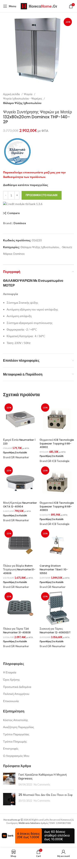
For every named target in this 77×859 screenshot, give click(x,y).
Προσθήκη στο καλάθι (41, 195)
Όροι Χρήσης (11, 679)
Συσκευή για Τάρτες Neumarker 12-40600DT (55, 630)
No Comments (42, 784)
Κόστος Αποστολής (15, 720)
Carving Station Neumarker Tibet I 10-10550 (54, 569)
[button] (15, 452)
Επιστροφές (10, 748)
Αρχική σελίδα (12, 94)
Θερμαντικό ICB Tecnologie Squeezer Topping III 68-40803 (57, 506)
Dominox (20, 223)
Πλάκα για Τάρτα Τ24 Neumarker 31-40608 (17, 630)
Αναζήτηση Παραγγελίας (18, 727)
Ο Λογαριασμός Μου (16, 755)
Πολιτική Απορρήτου (16, 693)
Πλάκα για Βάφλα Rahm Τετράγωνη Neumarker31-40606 (19, 569)
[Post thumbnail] (9, 780)
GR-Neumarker (20, 457)
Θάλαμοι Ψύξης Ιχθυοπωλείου (22, 103)
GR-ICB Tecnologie (58, 461)
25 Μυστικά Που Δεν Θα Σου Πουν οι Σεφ (45, 795)
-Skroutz (66, 247)
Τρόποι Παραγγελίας (16, 734)
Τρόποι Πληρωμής (15, 741)
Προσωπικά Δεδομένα (17, 686)
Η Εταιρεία (9, 672)
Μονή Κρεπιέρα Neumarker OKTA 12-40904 (20, 504)
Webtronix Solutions (29, 823)
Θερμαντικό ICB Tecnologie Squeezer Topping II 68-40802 (57, 443)
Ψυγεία (28, 94)
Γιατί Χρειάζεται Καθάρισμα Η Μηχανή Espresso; (42, 777)
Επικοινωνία (11, 701)
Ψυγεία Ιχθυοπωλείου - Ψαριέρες (23, 98)
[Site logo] (38, 6)
